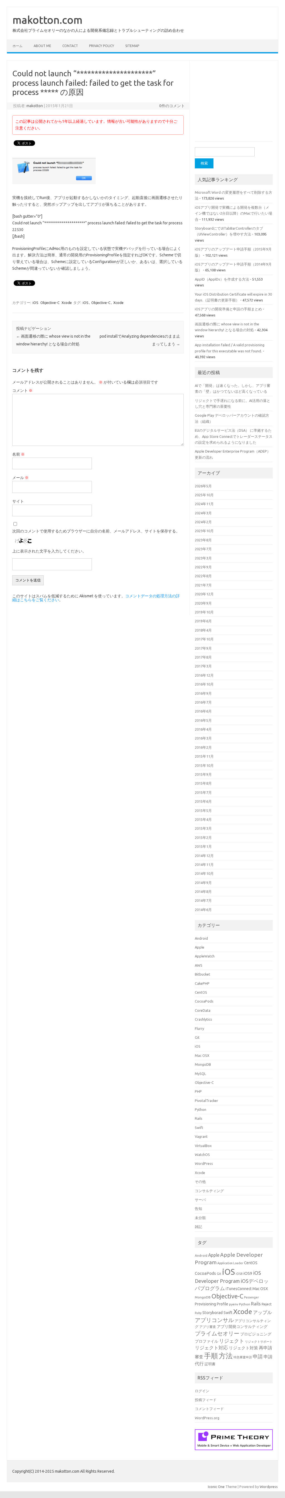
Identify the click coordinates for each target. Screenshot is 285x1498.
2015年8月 (203, 783)
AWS (198, 965)
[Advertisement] (236, 103)
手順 (211, 1356)
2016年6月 (203, 711)
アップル (262, 1312)
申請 (258, 1356)
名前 (18, 454)
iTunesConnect (239, 1288)
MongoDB (203, 1064)
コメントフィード (209, 1409)
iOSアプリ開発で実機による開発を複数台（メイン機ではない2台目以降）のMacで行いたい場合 (233, 213)
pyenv (233, 1304)
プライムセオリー (217, 1333)
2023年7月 (203, 549)
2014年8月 (203, 891)
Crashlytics (203, 1019)
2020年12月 (204, 594)
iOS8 (239, 1273)
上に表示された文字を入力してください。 (49, 551)
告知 (198, 1208)
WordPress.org (207, 1418)
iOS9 (247, 1273)
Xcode (67, 302)
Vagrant (201, 1136)
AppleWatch (205, 956)
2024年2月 (203, 522)
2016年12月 (204, 675)
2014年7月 (203, 900)
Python (200, 1109)
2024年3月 (203, 513)
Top (272, 1485)
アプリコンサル (214, 1320)
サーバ (200, 1200)
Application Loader (230, 1263)
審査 (199, 1356)
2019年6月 (203, 621)
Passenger (251, 1297)
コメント (22, 390)
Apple (199, 947)
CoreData (202, 1010)
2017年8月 (203, 657)
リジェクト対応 (211, 1347)
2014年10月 (204, 873)
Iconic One (216, 1487)
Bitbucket (202, 974)
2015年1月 (203, 846)
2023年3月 (203, 558)
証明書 (210, 1364)
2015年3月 (203, 828)
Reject (267, 1304)
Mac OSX (202, 1055)
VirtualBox (203, 1146)
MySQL (200, 1073)
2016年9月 (203, 693)
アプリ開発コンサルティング (242, 1326)
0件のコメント (172, 106)
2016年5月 (203, 720)
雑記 (198, 1227)
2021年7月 (203, 585)
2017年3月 (203, 666)
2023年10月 (204, 531)
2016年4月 (203, 729)
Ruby (198, 1313)
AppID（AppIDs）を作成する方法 (222, 279)
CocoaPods (204, 1001)
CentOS (201, 992)
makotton (34, 106)
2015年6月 (203, 801)
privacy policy (101, 46)
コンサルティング (209, 1191)
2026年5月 (203, 486)
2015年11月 (204, 756)
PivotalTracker (206, 1100)
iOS (35, 302)
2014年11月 (204, 864)
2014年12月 (204, 856)
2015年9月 (203, 774)
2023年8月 (203, 540)
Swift (199, 1127)
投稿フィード (206, 1400)
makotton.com (47, 20)
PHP (198, 1091)
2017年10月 (204, 639)
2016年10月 (204, 684)
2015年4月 (203, 819)
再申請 (265, 1347)
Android (201, 938)
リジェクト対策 (243, 1347)
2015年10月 (204, 765)
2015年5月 (203, 810)
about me (42, 46)
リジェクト (231, 1341)
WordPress (204, 1163)
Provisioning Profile (211, 1304)
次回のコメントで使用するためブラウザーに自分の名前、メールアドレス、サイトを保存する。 (96, 531)
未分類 (200, 1218)
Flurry (199, 1028)
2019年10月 (204, 612)
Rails (198, 1118)
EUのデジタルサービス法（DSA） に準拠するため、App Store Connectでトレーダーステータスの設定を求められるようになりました (233, 436)
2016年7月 (203, 702)
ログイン (202, 1391)
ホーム (18, 46)
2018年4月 (203, 630)
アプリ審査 (207, 1326)
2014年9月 (203, 883)
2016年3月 (203, 738)
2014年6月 (203, 910)
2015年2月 (203, 837)
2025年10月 (204, 495)
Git (197, 1037)
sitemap (132, 46)
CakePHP (202, 983)
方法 (226, 1356)
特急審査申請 (243, 1357)
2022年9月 (203, 567)
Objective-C (50, 302)
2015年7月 (203, 792)
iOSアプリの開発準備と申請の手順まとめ (228, 309)
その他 (200, 1181)
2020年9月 (203, 603)
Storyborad (212, 1312)
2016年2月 (203, 747)
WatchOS (202, 1154)
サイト (18, 501)
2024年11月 (204, 504)
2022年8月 (203, 576)
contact (70, 46)
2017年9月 (203, 648)
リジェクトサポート (258, 1341)
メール (20, 477)
